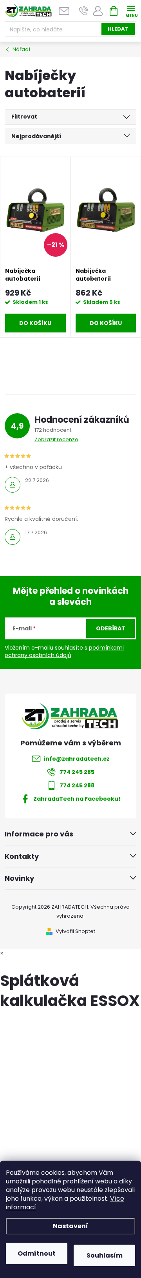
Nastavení (70, 1226)
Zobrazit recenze (56, 439)
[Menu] (130, 10)
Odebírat (110, 628)
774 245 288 (77, 785)
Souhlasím (105, 1255)
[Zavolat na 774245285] (84, 11)
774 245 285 (77, 772)
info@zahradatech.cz (77, 759)
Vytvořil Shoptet (75, 931)
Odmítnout (37, 1253)
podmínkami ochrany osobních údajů (64, 651)
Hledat (118, 29)
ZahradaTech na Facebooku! (77, 799)
